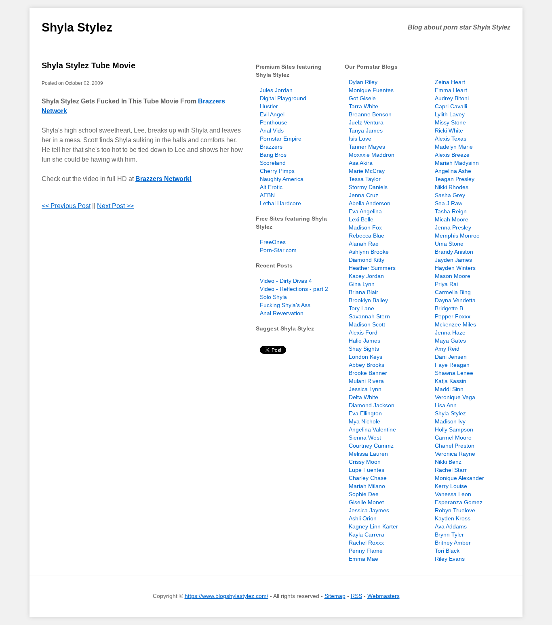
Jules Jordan (276, 90)
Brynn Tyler (449, 534)
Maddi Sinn (449, 389)
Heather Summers (372, 268)
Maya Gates (450, 340)
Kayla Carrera (366, 534)
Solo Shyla (273, 297)
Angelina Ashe (453, 171)
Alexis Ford (363, 332)
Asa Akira (361, 163)
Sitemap (335, 596)
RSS (356, 596)
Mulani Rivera (366, 381)
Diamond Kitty (366, 260)
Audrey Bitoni (452, 98)
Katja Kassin (450, 381)
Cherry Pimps (277, 171)
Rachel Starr (451, 470)
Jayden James (453, 260)
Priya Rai (446, 284)
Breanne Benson (370, 114)
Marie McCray (367, 171)
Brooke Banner (368, 373)
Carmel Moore (453, 437)
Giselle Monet (366, 502)
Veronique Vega (455, 397)
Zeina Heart (450, 82)
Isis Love (360, 138)
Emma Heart (451, 90)
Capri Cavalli (451, 106)
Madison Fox (365, 227)
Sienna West (365, 437)
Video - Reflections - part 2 (294, 289)
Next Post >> (115, 205)
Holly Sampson (454, 429)
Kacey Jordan (366, 276)
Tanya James (366, 130)
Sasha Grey (450, 195)
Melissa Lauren (368, 453)
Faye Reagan (452, 365)
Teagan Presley (454, 179)
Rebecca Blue (366, 235)
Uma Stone (449, 243)
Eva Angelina (365, 211)
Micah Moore (451, 219)
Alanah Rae (364, 243)
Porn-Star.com (278, 250)
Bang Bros (273, 155)
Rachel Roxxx (366, 542)
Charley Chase (368, 478)
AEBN (267, 195)
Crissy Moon (365, 462)
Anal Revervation (281, 313)
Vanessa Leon (453, 494)
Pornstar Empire (280, 138)
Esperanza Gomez (458, 502)
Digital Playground (283, 98)
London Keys (365, 357)
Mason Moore (452, 276)
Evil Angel (272, 114)
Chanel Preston (454, 445)
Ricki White (449, 130)
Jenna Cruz (363, 195)
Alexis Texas (450, 138)
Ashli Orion (363, 518)
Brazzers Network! (163, 178)
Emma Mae (363, 559)
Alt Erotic (271, 187)
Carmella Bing (453, 292)
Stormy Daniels (368, 187)
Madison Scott (367, 324)
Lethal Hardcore (280, 203)
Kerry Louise (451, 486)
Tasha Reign (451, 211)
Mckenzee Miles (455, 324)
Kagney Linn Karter (373, 526)
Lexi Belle (361, 219)
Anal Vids (272, 130)
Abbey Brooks (366, 365)
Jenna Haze (450, 332)
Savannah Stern (369, 316)
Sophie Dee (364, 494)
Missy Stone (450, 122)
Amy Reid (447, 348)
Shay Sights (364, 348)
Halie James (364, 340)
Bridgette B (449, 308)
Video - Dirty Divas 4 (286, 281)
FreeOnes (273, 242)
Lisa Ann (446, 405)
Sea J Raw (448, 203)
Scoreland (273, 163)
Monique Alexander (459, 478)
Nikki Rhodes (451, 187)
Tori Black (447, 550)
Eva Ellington (365, 413)
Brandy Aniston (454, 251)
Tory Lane (361, 308)
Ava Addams (451, 526)
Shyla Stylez (77, 27)
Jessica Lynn (365, 389)
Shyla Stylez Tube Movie (88, 65)
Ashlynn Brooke (369, 251)
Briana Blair (363, 292)
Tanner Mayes (367, 146)
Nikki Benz (448, 462)
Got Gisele (362, 98)
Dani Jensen (451, 357)
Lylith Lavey (450, 114)
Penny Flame (366, 550)
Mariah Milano (367, 486)
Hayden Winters (455, 268)
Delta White (363, 397)
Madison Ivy (450, 421)
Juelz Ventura (366, 122)
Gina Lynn (362, 284)
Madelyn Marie (454, 146)
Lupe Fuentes (366, 470)
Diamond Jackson (371, 405)
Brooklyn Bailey (368, 300)
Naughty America (281, 179)
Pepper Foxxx (452, 316)
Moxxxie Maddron (371, 155)
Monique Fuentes (371, 90)
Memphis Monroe (457, 235)
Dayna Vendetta (455, 300)
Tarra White (363, 106)
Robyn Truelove (455, 510)
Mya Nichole (364, 421)
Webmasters (383, 596)
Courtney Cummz (371, 445)
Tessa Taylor (365, 179)
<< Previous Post (66, 205)
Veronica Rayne (455, 453)
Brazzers (271, 146)
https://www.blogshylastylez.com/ (226, 596)
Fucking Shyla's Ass (285, 305)
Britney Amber (453, 542)
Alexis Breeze (452, 155)
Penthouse (273, 122)
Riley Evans (450, 559)
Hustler (269, 106)
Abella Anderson (369, 203)
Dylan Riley (363, 82)
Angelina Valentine (372, 429)
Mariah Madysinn (457, 163)
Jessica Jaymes (369, 510)
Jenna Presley (453, 227)
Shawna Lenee (454, 373)
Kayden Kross (452, 518)
